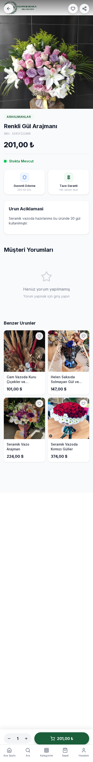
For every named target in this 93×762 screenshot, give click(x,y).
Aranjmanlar (19, 117)
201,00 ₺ (65, 738)
